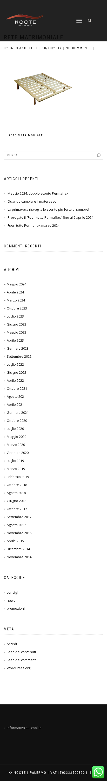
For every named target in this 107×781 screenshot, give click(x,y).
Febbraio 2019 (18, 476)
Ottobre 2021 (17, 388)
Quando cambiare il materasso (32, 201)
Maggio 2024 (16, 284)
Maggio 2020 (16, 436)
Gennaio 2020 (18, 452)
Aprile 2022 (15, 380)
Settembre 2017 (19, 516)
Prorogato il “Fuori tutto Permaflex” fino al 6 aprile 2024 (50, 217)
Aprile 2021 (15, 404)
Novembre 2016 (19, 533)
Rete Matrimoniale (23, 135)
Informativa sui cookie (24, 727)
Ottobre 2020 (17, 420)
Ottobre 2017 (17, 508)
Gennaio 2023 (18, 348)
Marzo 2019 (16, 468)
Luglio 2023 (15, 316)
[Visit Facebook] (91, 773)
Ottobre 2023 (17, 308)
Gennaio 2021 (18, 412)
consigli (12, 592)
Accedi (12, 644)
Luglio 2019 (15, 460)
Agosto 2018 (16, 492)
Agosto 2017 (16, 524)
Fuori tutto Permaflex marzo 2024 (33, 225)
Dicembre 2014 (18, 549)
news (11, 600)
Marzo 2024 (16, 300)
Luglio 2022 (15, 364)
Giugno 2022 (16, 372)
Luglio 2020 (15, 428)
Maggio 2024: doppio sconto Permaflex (38, 193)
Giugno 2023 (16, 324)
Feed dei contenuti (21, 652)
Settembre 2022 (19, 356)
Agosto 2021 (16, 396)
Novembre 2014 (19, 557)
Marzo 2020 (16, 444)
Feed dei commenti (21, 660)
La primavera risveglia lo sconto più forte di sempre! (48, 209)
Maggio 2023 (16, 332)
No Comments (79, 48)
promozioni (16, 608)
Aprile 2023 (15, 340)
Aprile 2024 (15, 292)
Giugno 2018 (16, 500)
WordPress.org (18, 668)
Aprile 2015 (15, 541)
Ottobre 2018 (17, 484)
